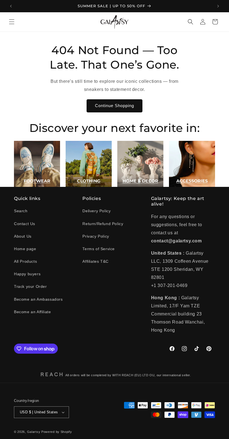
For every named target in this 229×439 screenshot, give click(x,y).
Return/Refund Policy (102, 223)
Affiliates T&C (95, 261)
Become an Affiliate (32, 312)
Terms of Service (98, 249)
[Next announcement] (218, 6)
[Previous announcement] (11, 6)
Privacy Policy (95, 236)
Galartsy (33, 431)
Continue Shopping (114, 105)
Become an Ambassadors (38, 299)
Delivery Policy (96, 211)
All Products (25, 261)
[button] (12, 22)
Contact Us (24, 223)
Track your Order (30, 286)
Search (21, 211)
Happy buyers (27, 274)
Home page (25, 249)
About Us (23, 236)
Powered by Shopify (56, 431)
